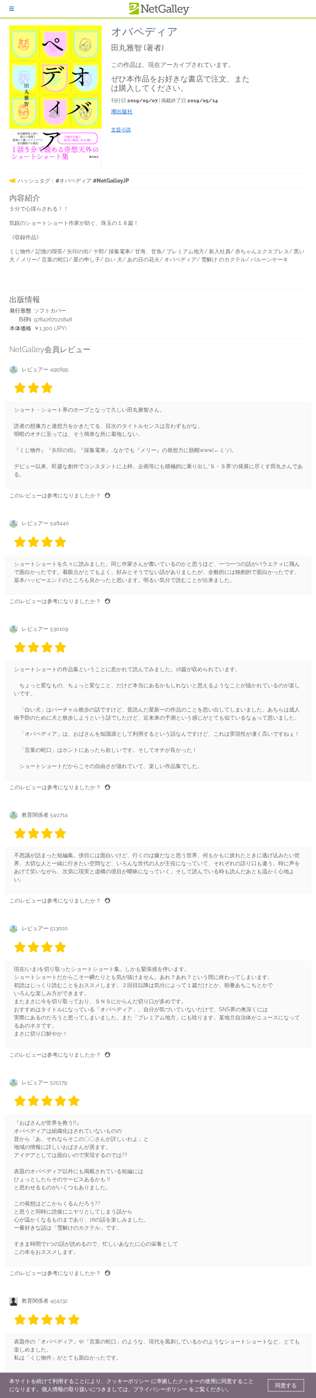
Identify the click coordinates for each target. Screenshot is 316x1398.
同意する (286, 1385)
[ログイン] (11, 9)
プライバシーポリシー (160, 1389)
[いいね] (107, 495)
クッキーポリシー (128, 1381)
